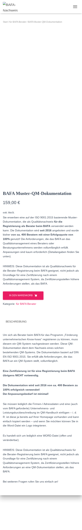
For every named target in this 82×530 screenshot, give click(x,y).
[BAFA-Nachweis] (12, 6)
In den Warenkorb (21, 295)
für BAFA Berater (17, 22)
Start (5, 22)
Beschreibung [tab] (16, 321)
